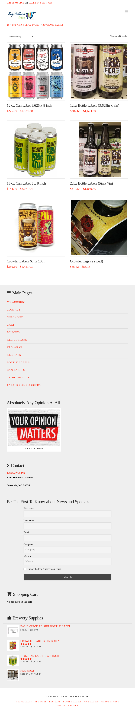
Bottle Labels (18, 362)
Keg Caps (14, 354)
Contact (13, 309)
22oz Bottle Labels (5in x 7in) (91, 183)
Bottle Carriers (67, 705)
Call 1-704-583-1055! (40, 3)
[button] (126, 11)
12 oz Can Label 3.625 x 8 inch (29, 105)
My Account (16, 302)
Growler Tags (18, 377)
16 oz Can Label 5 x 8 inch (26, 183)
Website (27, 556)
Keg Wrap (14, 347)
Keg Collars (17, 339)
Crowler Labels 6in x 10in (25, 261)
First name (29, 508)
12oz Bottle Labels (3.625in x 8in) (94, 105)
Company (28, 544)
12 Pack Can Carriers (24, 385)
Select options (37, 94)
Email (27, 532)
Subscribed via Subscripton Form (44, 569)
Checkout (15, 317)
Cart (10, 324)
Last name (29, 520)
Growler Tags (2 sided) (86, 261)
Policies (13, 332)
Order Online (15, 3)
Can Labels (16, 370)
